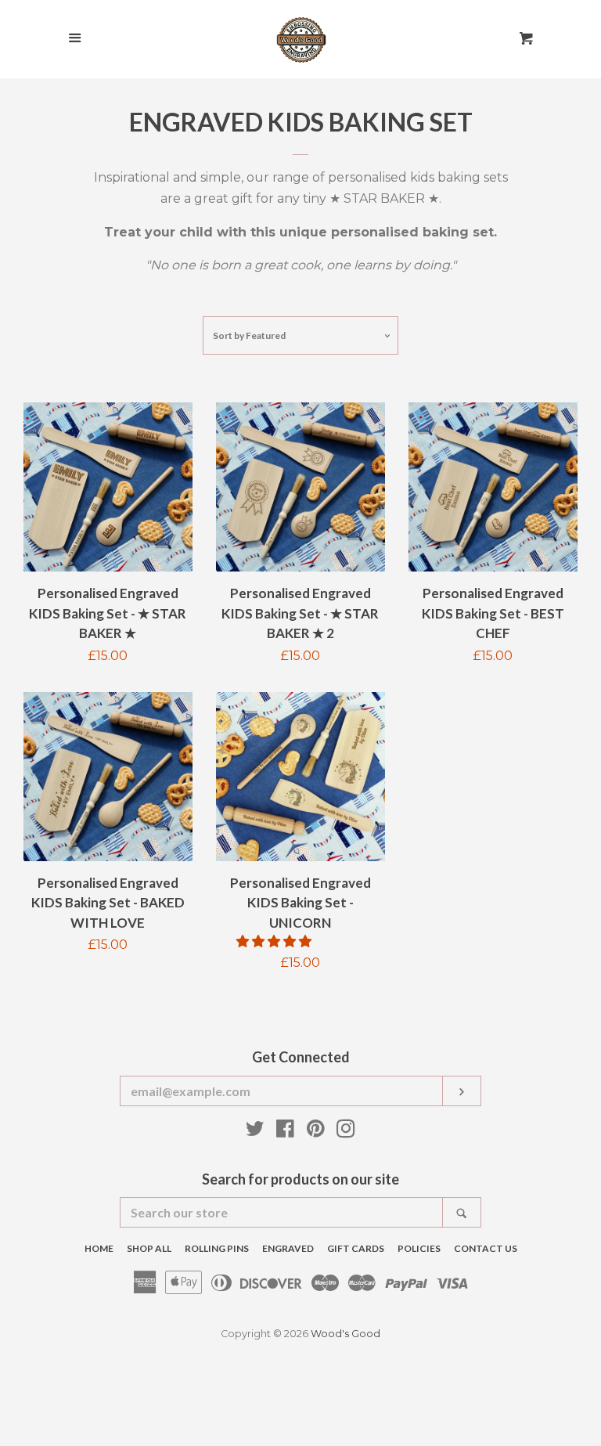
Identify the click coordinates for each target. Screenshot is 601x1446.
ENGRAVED (288, 1248)
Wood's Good (345, 1334)
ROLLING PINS (217, 1248)
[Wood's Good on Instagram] (345, 1131)
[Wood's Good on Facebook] (285, 1131)
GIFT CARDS (355, 1248)
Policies (419, 1248)
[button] (275, 941)
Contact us (485, 1248)
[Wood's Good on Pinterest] (316, 1131)
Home (99, 1248)
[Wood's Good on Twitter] (255, 1131)
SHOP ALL (149, 1248)
